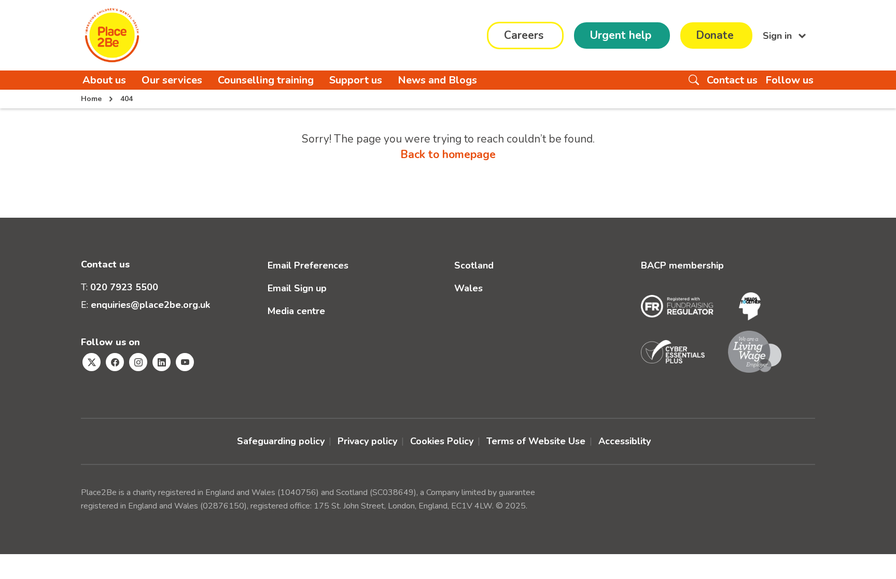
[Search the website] (694, 80)
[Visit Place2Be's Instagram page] (138, 362)
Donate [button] (715, 35)
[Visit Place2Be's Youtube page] (185, 362)
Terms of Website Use (535, 441)
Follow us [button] (789, 80)
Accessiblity (624, 441)
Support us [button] (355, 80)
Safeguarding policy (281, 441)
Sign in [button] (778, 35)
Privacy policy (367, 441)
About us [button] (104, 80)
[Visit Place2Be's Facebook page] (115, 362)
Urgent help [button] (620, 35)
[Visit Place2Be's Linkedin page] (161, 362)
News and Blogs (437, 80)
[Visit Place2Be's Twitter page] (91, 362)
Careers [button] (523, 35)
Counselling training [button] (266, 80)
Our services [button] (172, 80)
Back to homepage (448, 154)
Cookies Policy (441, 441)
